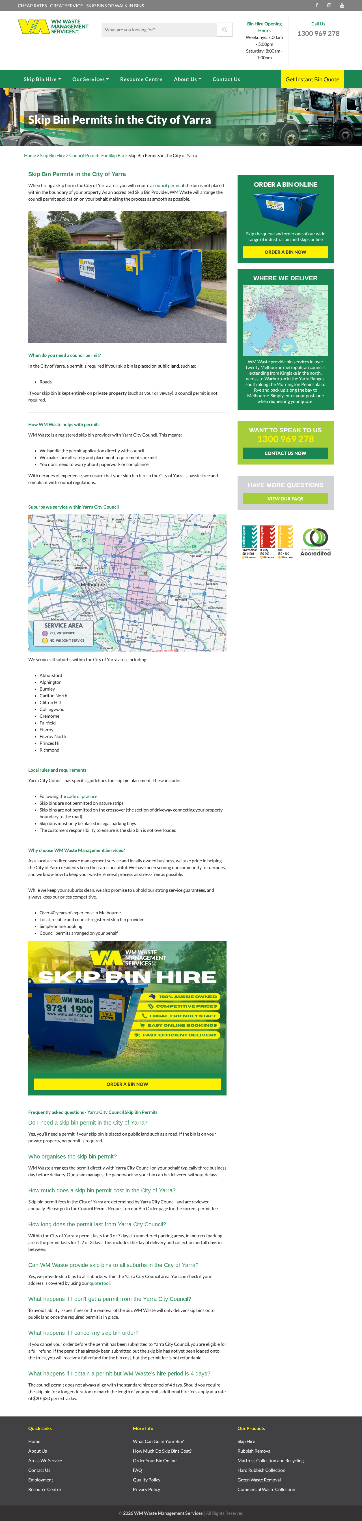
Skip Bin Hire (40, 79)
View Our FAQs (285, 498)
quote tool (99, 1283)
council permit (167, 185)
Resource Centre (141, 79)
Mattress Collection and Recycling (271, 1460)
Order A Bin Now (127, 1084)
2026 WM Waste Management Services (163, 1513)
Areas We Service (45, 1460)
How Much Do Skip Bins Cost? (162, 1450)
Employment (40, 1479)
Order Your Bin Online (154, 1460)
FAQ (137, 1470)
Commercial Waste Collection (266, 1489)
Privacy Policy (146, 1489)
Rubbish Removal (255, 1450)
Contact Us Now (285, 453)
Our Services (88, 79)
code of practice (82, 796)
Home (30, 155)
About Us (185, 79)
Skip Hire (246, 1441)
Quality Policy (146, 1479)
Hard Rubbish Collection (261, 1470)
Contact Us (226, 79)
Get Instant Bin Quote (312, 79)
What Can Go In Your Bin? (158, 1441)
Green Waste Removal (259, 1479)
